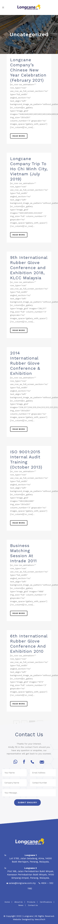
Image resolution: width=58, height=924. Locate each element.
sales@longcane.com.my (22, 883)
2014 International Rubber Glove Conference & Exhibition (25, 363)
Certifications (46, 902)
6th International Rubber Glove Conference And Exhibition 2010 (28, 644)
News (20, 905)
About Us (18, 902)
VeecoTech (40, 919)
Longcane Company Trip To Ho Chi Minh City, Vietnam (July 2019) (29, 168)
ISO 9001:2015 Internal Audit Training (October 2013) (26, 459)
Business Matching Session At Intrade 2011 (23, 553)
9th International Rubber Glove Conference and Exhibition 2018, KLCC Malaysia (28, 267)
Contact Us (33, 905)
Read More (18, 136)
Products (31, 902)
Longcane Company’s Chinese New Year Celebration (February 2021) (28, 70)
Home (7, 902)
